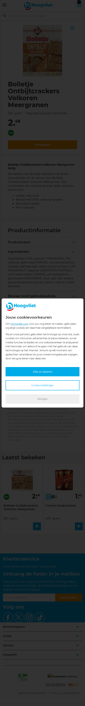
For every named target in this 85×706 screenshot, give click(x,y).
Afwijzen (43, 398)
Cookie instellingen (42, 385)
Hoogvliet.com (19, 323)
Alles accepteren (42, 371)
